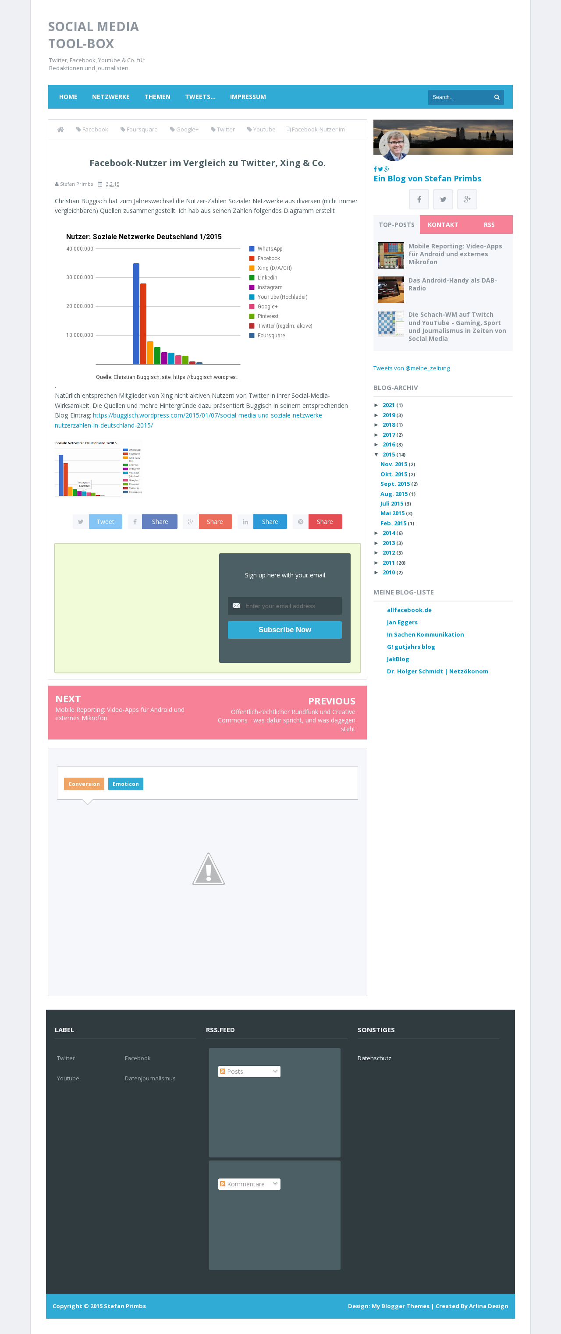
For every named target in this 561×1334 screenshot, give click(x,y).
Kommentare (245, 1184)
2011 (389, 562)
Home (68, 96)
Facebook (138, 1058)
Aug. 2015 (394, 494)
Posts (234, 1071)
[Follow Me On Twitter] (380, 169)
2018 (389, 424)
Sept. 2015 (395, 484)
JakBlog (398, 659)
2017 (389, 435)
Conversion (84, 784)
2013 (389, 543)
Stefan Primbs (125, 1306)
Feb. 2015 (394, 523)
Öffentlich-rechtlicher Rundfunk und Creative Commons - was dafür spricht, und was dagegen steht (286, 720)
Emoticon (126, 784)
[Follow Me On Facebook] (374, 169)
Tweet (105, 521)
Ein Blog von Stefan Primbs (427, 178)
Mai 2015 (393, 513)
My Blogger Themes (401, 1306)
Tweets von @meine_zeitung (411, 368)
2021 (389, 405)
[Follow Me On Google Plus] (387, 169)
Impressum (248, 96)
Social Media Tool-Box (93, 35)
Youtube (68, 1078)
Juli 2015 (392, 503)
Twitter (66, 1058)
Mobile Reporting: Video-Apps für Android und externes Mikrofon (455, 254)
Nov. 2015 (394, 464)
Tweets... (200, 96)
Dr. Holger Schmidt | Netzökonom (437, 671)
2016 (389, 444)
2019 (389, 415)
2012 (389, 552)
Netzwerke (111, 96)
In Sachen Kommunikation (425, 634)
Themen (157, 96)
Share (160, 521)
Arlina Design (488, 1306)
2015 (389, 454)
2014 (389, 533)
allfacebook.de (409, 610)
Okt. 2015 (394, 474)
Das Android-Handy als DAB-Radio (452, 284)
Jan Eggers (402, 622)
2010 (389, 572)
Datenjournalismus (150, 1078)
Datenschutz (374, 1058)
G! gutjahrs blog (411, 647)
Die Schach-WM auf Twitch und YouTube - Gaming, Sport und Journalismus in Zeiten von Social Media (457, 326)
